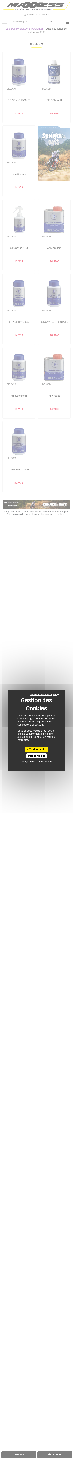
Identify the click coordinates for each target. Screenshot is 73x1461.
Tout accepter (38, 749)
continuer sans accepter (43, 694)
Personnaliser (36, 756)
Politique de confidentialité (37, 761)
